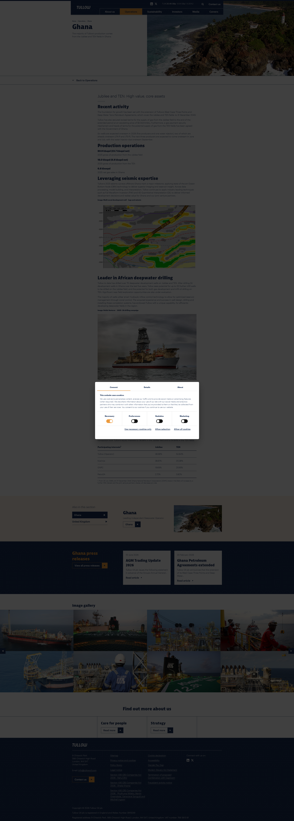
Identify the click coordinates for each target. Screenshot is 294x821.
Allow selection (162, 429)
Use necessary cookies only (138, 429)
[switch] (134, 421)
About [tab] (180, 387)
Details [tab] (147, 387)
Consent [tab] (114, 387)
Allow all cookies (182, 429)
